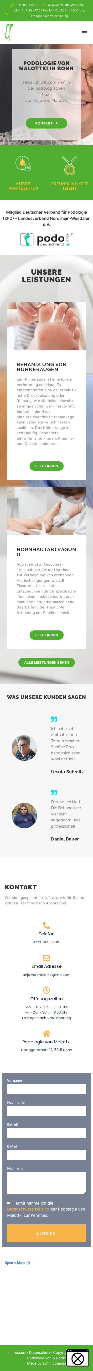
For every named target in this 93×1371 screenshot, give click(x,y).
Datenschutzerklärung (28, 1209)
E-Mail (12, 1146)
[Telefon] (46, 925)
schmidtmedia (54, 1363)
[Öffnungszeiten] (46, 990)
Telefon (47, 934)
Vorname (14, 1080)
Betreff (12, 1124)
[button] (84, 32)
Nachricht (15, 1168)
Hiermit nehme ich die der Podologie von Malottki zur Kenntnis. (46, 1209)
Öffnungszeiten (46, 999)
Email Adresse (47, 966)
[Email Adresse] (46, 958)
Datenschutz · (41, 1352)
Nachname (16, 1102)
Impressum (16, 1352)
